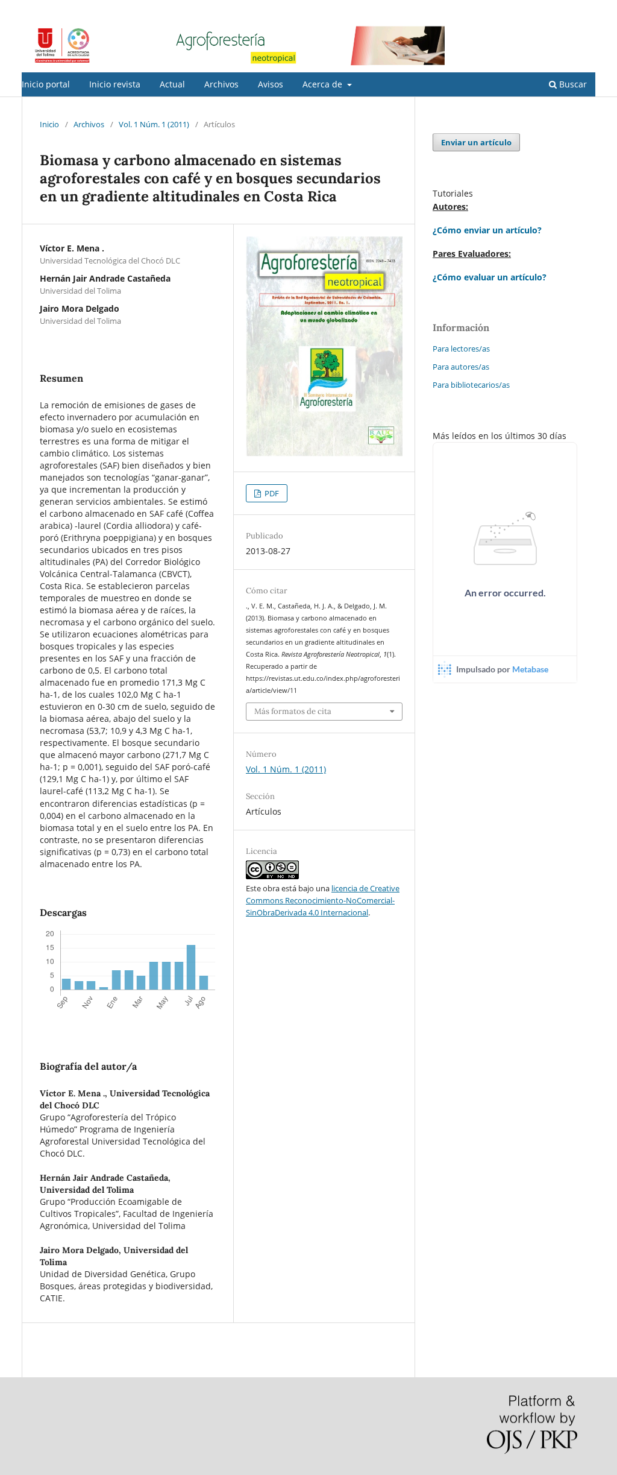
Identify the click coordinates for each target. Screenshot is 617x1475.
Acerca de (323, 84)
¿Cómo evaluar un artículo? (490, 277)
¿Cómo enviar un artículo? (487, 230)
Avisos (270, 84)
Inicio (49, 124)
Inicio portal (46, 84)
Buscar (572, 84)
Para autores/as (461, 366)
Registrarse (539, 9)
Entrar (584, 9)
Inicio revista (114, 84)
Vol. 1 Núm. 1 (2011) (154, 124)
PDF (271, 493)
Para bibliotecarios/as (471, 384)
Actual (172, 84)
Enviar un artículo (476, 142)
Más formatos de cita (292, 711)
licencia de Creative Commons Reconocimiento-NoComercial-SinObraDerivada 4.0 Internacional (322, 900)
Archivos (221, 84)
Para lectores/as (461, 348)
